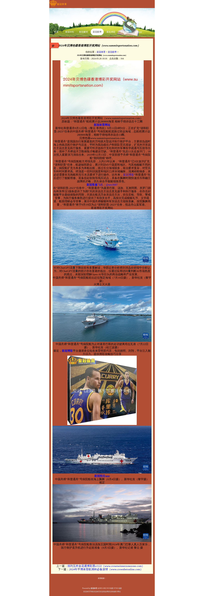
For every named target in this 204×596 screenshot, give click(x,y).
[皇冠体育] (58, 6)
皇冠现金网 (104, 592)
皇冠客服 (111, 592)
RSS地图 (110, 588)
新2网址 (118, 592)
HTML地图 (118, 588)
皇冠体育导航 (88, 592)
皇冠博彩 (128, 174)
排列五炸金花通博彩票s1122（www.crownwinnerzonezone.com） (105, 565)
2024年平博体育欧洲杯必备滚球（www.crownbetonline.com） (106, 569)
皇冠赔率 (112, 52)
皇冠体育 (101, 52)
